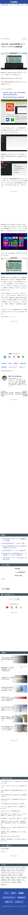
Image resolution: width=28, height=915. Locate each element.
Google (8, 877)
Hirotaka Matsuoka (17, 376)
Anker (3, 877)
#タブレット (22, 367)
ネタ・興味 (16, 4)
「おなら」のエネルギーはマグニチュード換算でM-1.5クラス (14, 786)
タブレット (20, 873)
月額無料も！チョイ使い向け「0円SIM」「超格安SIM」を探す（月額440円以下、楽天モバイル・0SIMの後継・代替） (14, 822)
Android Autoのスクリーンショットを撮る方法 (14, 550)
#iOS (10, 363)
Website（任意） (19, 575)
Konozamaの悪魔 (5, 848)
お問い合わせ (21, 897)
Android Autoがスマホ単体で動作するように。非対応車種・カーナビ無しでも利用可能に (15, 554)
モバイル (18, 868)
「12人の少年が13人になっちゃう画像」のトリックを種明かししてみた (14, 782)
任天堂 (14, 880)
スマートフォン (11, 868)
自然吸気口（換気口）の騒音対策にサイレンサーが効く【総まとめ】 (13, 832)
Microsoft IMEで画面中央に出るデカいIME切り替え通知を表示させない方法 (15, 546)
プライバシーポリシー (9, 897)
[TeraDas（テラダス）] (14, 2)
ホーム (6, 893)
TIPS (24, 868)
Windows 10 (4, 875)
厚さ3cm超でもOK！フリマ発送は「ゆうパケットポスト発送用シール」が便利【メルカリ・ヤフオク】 (13, 814)
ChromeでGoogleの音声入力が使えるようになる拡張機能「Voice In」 (14, 795)
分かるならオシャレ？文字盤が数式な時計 (10, 811)
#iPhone (16, 363)
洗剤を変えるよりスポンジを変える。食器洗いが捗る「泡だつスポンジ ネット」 (14, 828)
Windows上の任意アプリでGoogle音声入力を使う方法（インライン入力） (14, 800)
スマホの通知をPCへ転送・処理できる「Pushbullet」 (13, 803)
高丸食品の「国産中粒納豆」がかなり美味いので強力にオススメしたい (14, 839)
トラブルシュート (5, 873)
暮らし (22, 4)
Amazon (24, 877)
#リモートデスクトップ (7, 370)
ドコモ (19, 877)
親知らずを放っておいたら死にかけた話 (10, 836)
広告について (8, 902)
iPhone (22, 870)
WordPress (4, 880)
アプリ (13, 873)
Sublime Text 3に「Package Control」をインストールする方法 (7, 394)
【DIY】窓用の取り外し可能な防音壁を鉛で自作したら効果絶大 (14, 791)
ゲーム (11, 4)
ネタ (23, 880)
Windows (3, 870)
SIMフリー (4, 885)
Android (3, 868)
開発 (10, 875)
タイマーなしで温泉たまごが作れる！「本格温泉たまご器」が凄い (13, 807)
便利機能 (21, 893)
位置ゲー (13, 877)
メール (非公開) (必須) (20, 572)
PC (18, 870)
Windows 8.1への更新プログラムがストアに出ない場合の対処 (21, 394)
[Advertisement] (14, 21)
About (13, 893)
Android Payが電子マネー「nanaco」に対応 (13, 543)
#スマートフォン (13, 367)
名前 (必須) (17, 568)
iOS (14, 875)
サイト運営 (20, 875)
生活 (8, 870)
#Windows (4, 367)
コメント (3, 578)
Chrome (14, 882)
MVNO (20, 882)
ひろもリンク (4, 851)
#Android (4, 363)
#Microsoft (23, 363)
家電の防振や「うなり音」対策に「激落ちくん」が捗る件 (14, 818)
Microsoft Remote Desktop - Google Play (13, 97)
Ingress (19, 880)
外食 (9, 880)
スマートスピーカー (6, 882)
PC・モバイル (5, 4)
